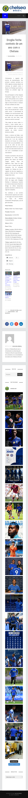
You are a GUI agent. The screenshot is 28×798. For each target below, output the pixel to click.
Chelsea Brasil (11, 56)
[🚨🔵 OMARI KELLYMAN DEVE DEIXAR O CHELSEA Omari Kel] (14, 695)
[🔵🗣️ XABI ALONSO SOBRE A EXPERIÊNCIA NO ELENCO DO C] (14, 732)
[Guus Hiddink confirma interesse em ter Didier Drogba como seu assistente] (8, 273)
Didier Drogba (11, 311)
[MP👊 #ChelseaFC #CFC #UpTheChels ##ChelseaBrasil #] (14, 548)
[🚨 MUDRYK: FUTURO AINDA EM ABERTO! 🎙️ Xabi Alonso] (14, 511)
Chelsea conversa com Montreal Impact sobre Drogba (16, 279)
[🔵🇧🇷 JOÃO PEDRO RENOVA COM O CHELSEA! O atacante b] (14, 566)
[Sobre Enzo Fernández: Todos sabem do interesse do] (14, 713)
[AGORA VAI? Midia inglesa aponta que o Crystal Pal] (14, 603)
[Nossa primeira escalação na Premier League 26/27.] (14, 438)
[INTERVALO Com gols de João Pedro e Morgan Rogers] (14, 419)
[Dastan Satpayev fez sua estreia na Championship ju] (14, 493)
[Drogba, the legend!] (8, 293)
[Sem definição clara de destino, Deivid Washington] (14, 621)
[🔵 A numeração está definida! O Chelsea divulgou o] (14, 640)
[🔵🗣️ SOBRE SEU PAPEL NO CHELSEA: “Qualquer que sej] (14, 658)
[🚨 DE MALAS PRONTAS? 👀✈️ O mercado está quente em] (14, 474)
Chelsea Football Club (16, 310)
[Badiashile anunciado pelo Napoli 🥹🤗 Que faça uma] (14, 529)
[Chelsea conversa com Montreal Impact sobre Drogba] (16, 273)
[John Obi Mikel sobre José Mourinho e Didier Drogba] (14, 750)
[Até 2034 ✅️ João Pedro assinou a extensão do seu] (14, 585)
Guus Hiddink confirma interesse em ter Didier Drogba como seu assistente (8, 280)
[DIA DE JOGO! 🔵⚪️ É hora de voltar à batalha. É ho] (14, 456)
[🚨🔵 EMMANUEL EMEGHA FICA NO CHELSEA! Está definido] (14, 676)
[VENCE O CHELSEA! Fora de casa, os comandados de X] (14, 401)
